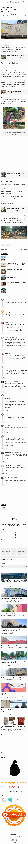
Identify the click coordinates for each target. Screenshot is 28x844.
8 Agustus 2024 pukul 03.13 (14, 477)
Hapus (7, 307)
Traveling (8, 245)
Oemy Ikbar (7, 436)
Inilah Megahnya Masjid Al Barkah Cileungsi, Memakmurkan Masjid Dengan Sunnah (11, 629)
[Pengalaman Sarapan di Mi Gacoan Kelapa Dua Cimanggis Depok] (3, 176)
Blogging (18, 539)
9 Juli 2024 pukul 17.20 (13, 337)
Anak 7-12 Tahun (20, 534)
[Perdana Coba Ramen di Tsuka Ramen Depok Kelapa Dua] (3, 273)
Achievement (5, 532)
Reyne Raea (7, 322)
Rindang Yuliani (8, 299)
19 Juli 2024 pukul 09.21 (17, 465)
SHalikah (6, 337)
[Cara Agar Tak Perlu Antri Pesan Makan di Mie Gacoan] (14, 581)
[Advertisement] (14, 155)
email (21, 791)
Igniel (16, 842)
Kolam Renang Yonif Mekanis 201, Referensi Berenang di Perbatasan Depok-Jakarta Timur (13, 662)
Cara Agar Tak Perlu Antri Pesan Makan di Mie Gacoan (13, 582)
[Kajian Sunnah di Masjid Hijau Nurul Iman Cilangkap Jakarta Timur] (3, 211)
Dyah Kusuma (7, 414)
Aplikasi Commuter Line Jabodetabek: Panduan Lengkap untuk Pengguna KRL (16, 257)
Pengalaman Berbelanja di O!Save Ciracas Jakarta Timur (13, 645)
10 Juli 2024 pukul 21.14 (14, 436)
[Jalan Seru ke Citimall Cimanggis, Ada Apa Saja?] (14, 596)
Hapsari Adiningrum (9, 425)
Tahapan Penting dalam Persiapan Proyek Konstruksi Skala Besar (15, 276)
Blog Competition (6, 539)
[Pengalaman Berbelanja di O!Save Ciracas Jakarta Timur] (14, 644)
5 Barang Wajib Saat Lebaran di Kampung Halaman (16, 282)
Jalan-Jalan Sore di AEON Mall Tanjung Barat (10, 613)
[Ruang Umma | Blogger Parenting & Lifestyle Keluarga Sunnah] (12, 1)
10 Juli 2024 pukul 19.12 (15, 414)
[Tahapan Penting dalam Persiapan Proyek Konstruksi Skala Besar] (3, 279)
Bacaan (4, 536)
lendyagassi (7, 394)
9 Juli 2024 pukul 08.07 (14, 322)
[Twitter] (10, 837)
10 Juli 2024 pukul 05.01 (14, 381)
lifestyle (3, 245)
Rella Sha (6, 353)
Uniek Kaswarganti (9, 366)
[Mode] (23, 2)
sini (11, 790)
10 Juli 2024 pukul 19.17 (18, 425)
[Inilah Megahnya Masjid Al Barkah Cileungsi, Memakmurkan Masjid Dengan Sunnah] (14, 627)
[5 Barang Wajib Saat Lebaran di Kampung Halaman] (3, 286)
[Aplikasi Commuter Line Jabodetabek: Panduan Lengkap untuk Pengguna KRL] (3, 260)
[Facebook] (8, 837)
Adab (18, 532)
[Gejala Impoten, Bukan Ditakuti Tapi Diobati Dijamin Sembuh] (14, 691)
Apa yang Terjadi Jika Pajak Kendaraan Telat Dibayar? (15, 289)
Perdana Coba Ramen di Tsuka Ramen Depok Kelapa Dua (16, 270)
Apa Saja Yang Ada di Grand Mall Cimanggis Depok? (12, 677)
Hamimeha (7, 477)
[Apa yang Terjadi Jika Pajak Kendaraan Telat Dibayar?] (3, 292)
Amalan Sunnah (6, 534)
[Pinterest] (17, 837)
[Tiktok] (13, 837)
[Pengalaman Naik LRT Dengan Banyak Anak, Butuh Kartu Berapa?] (14, 708)
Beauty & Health (20, 536)
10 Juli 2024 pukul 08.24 (15, 394)
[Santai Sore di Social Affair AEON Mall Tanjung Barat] (3, 94)
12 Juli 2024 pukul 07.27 (18, 452)
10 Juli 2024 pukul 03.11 (18, 366)
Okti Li (6, 310)
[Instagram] (15, 837)
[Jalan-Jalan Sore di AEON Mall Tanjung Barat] (14, 612)
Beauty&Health (6, 537)
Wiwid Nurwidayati (9, 452)
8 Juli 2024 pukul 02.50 (16, 299)
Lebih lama (4, 249)
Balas (3, 307)
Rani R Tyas (7, 381)
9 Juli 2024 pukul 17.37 (13, 353)
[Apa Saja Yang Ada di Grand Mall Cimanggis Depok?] (14, 676)
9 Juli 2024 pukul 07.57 (12, 310)
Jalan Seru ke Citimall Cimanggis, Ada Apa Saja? (11, 598)
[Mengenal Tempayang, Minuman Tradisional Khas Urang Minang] (14, 724)
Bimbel (18, 537)
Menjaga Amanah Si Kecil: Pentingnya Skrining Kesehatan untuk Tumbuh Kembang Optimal (16, 264)
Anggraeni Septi (8, 465)
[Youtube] (19, 837)
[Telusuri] (26, 2)
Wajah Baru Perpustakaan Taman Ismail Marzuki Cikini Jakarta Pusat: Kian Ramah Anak (15, 57)
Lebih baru (23, 249)
